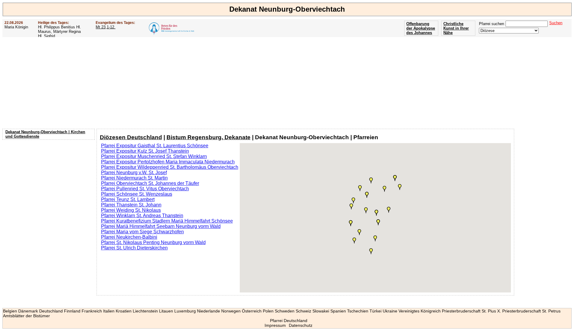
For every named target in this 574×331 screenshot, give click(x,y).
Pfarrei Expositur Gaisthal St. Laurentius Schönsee (154, 145)
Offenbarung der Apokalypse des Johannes (420, 28)
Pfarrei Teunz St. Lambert (128, 199)
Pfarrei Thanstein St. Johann (131, 204)
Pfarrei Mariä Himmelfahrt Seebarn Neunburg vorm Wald (161, 226)
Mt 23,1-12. (105, 27)
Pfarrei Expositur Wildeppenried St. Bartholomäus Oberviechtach (169, 167)
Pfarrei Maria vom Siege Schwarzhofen (142, 231)
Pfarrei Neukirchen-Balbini (129, 237)
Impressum (275, 325)
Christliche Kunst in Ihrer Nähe (456, 28)
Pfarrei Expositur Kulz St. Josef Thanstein (145, 151)
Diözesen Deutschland (131, 137)
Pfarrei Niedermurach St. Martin (134, 177)
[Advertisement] (287, 83)
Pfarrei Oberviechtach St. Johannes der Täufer (150, 183)
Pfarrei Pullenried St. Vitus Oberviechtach (145, 188)
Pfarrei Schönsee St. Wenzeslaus (136, 194)
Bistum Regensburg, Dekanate (209, 137)
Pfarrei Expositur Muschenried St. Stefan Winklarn (154, 156)
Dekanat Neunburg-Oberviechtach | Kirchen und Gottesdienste (45, 134)
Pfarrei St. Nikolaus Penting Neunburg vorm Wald (153, 242)
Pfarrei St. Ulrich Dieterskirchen (134, 247)
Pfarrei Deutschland (288, 320)
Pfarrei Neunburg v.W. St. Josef (134, 172)
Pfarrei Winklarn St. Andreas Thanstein (142, 215)
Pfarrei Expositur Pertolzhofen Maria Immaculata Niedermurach (168, 161)
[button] (384, 189)
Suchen (555, 23)
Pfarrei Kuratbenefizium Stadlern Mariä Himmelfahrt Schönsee (167, 220)
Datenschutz (300, 325)
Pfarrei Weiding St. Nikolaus (131, 210)
